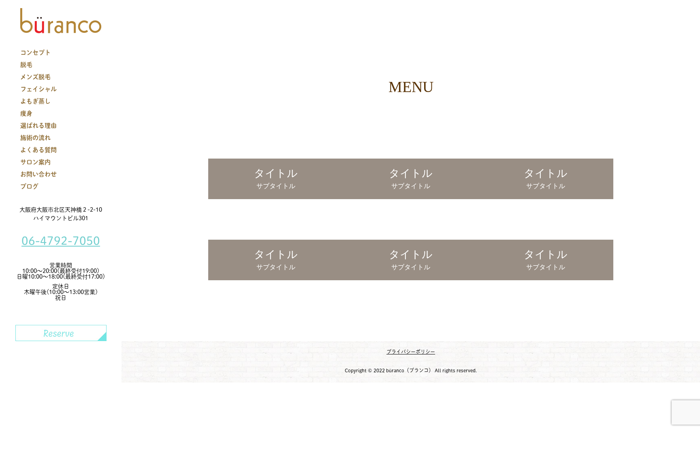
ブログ (29, 186)
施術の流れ (35, 138)
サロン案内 (35, 162)
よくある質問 (38, 150)
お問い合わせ (38, 174)
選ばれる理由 (38, 125)
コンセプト (35, 52)
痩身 (26, 113)
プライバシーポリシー (410, 351)
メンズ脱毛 (35, 77)
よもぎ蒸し (35, 101)
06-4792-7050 (60, 240)
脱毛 (26, 65)
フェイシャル (38, 89)
